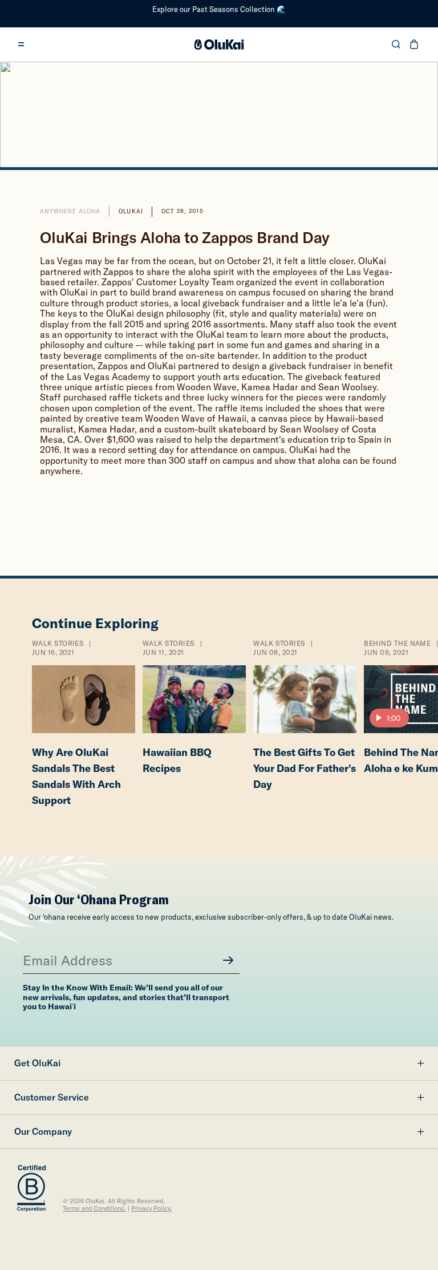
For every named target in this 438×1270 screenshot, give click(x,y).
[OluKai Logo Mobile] (219, 44)
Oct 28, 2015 (182, 211)
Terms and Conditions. (94, 1208)
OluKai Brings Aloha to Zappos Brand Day (184, 237)
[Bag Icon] (414, 44)
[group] (83, 726)
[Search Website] (396, 44)
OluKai (131, 211)
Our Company (43, 1131)
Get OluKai (37, 1063)
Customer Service (51, 1097)
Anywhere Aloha (70, 211)
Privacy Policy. (151, 1208)
